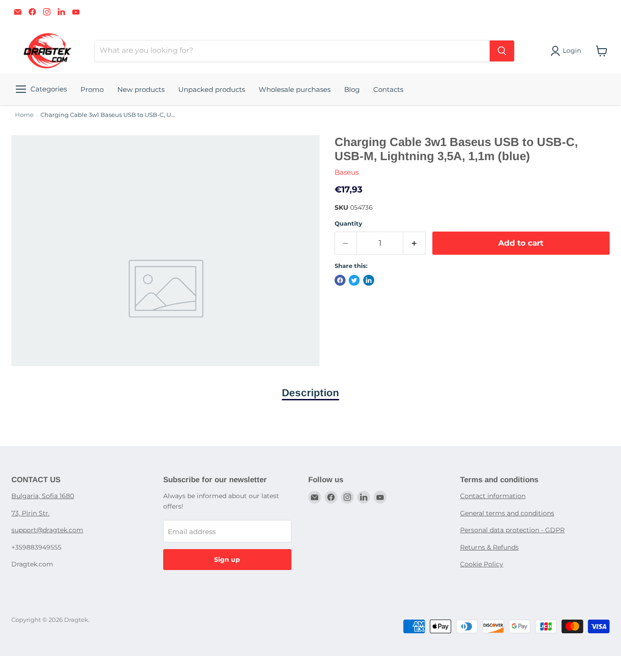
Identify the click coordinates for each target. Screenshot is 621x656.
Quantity (348, 223)
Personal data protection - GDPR (512, 530)
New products (141, 89)
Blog (352, 89)
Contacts (388, 89)
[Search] (502, 50)
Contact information (493, 496)
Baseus (347, 172)
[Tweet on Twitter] (354, 280)
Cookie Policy (481, 564)
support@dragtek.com (47, 530)
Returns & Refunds (489, 547)
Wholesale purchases (295, 89)
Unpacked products (211, 89)
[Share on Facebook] (340, 280)
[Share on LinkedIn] (368, 280)
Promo (92, 89)
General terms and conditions (507, 513)
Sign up (227, 559)
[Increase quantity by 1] (414, 243)
